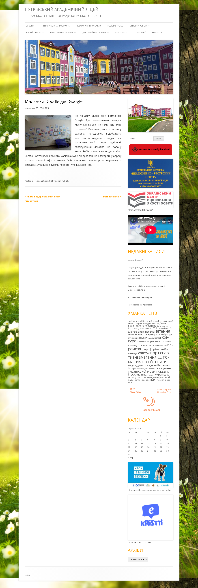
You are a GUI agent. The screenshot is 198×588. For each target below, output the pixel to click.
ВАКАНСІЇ (141, 32)
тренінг (151, 375)
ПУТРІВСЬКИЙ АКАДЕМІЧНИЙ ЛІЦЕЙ (61, 9)
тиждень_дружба (136, 365)
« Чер (130, 457)
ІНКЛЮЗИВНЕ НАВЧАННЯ (61, 32)
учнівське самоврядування (146, 378)
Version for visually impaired (154, 149)
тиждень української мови (149, 370)
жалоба (151, 338)
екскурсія (142, 337)
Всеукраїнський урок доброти (146, 323)
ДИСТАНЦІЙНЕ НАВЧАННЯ (94, 32)
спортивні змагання (149, 355)
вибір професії (146, 331)
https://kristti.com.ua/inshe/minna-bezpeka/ (149, 490)
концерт (140, 342)
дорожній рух (162, 334)
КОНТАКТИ (157, 32)
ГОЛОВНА (29, 25)
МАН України (145, 328)
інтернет (160, 379)
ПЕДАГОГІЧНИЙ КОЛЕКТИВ (89, 25)
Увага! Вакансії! (135, 260)
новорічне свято (154, 341)
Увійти (27, 575)
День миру (133, 328)
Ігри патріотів (112, 196)
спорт (153, 353)
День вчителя (162, 326)
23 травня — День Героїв (140, 297)
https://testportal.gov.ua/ (140, 209)
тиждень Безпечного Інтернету (150, 366)
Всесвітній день (150, 321)
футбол (131, 380)
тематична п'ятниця (148, 359)
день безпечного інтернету (141, 334)
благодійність (163, 328)
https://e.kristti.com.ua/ (139, 542)
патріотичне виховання (154, 345)
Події (36, 180)
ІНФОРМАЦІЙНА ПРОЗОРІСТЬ (56, 25)
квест (157, 337)
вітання (163, 331)
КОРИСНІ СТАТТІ (122, 32)
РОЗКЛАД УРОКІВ (115, 25)
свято (143, 352)
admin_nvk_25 (31, 108)
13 (148, 443)
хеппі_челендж (142, 379)
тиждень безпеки (148, 369)
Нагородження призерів (140, 304)
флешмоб (164, 377)
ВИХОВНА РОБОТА (138, 25)
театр (159, 358)
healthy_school (135, 321)
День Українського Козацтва (147, 324)
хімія (152, 379)
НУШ (154, 328)
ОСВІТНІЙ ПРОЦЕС (33, 32)
